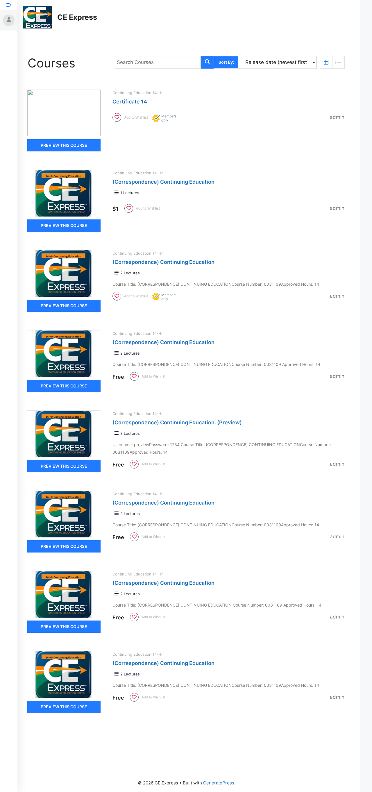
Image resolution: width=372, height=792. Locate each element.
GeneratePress (218, 783)
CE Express (77, 17)
